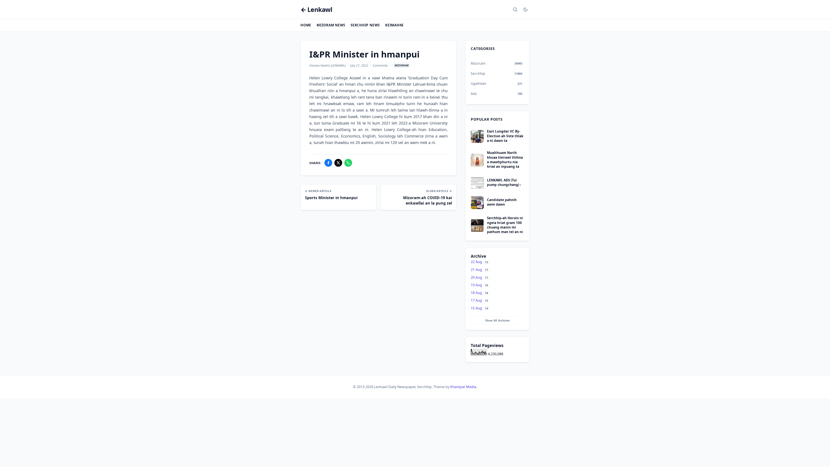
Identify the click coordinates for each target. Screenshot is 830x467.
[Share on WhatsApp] (348, 163)
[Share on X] (338, 163)
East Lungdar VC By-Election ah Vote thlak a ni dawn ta (505, 136)
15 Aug (479, 308)
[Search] (515, 9)
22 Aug (479, 261)
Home (305, 25)
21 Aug (479, 269)
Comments (380, 65)
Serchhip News (365, 25)
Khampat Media (463, 386)
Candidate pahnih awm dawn (502, 202)
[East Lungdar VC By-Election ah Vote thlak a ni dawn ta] (477, 141)
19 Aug (479, 285)
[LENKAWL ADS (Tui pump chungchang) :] (477, 188)
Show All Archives (497, 320)
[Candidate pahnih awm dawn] (477, 207)
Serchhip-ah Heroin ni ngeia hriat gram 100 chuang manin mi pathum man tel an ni (505, 225)
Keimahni (394, 25)
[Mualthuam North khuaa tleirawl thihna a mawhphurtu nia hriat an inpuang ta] (477, 165)
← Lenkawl (316, 9)
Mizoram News (331, 25)
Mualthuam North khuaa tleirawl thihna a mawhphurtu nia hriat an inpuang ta (505, 159)
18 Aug (479, 292)
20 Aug (479, 277)
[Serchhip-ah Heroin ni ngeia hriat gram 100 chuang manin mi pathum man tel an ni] (477, 230)
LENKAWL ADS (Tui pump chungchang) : (504, 182)
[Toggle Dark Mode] (525, 9)
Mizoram (402, 65)
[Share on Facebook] (328, 163)
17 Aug (479, 300)
